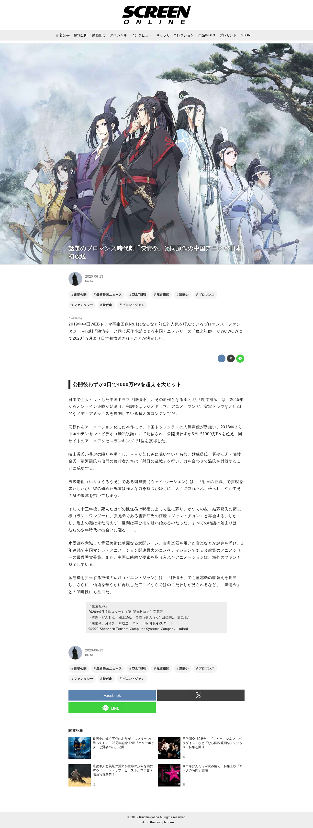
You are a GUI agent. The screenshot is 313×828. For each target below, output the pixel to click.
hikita (89, 281)
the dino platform (162, 822)
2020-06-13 (94, 276)
